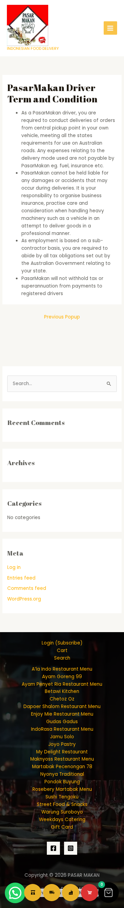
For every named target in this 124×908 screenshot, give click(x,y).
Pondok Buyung (62, 781)
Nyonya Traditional (62, 774)
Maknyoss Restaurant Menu (62, 759)
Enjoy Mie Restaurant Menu (62, 714)
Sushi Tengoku (62, 797)
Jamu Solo (62, 736)
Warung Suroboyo (62, 812)
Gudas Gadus (62, 721)
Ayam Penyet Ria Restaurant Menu (62, 684)
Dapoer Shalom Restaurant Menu (62, 706)
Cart (62, 650)
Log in (14, 567)
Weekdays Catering (62, 819)
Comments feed (26, 588)
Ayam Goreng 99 (62, 676)
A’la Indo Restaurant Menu (62, 669)
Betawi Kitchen (62, 691)
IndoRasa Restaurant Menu (62, 729)
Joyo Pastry (62, 744)
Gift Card (62, 827)
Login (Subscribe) (62, 643)
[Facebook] (53, 848)
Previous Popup (62, 317)
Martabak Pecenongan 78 (62, 766)
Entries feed (21, 578)
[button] (108, 892)
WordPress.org (24, 599)
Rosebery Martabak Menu (62, 789)
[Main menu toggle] (110, 28)
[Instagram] (70, 848)
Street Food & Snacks (62, 804)
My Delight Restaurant (62, 752)
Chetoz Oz (62, 699)
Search (62, 658)
